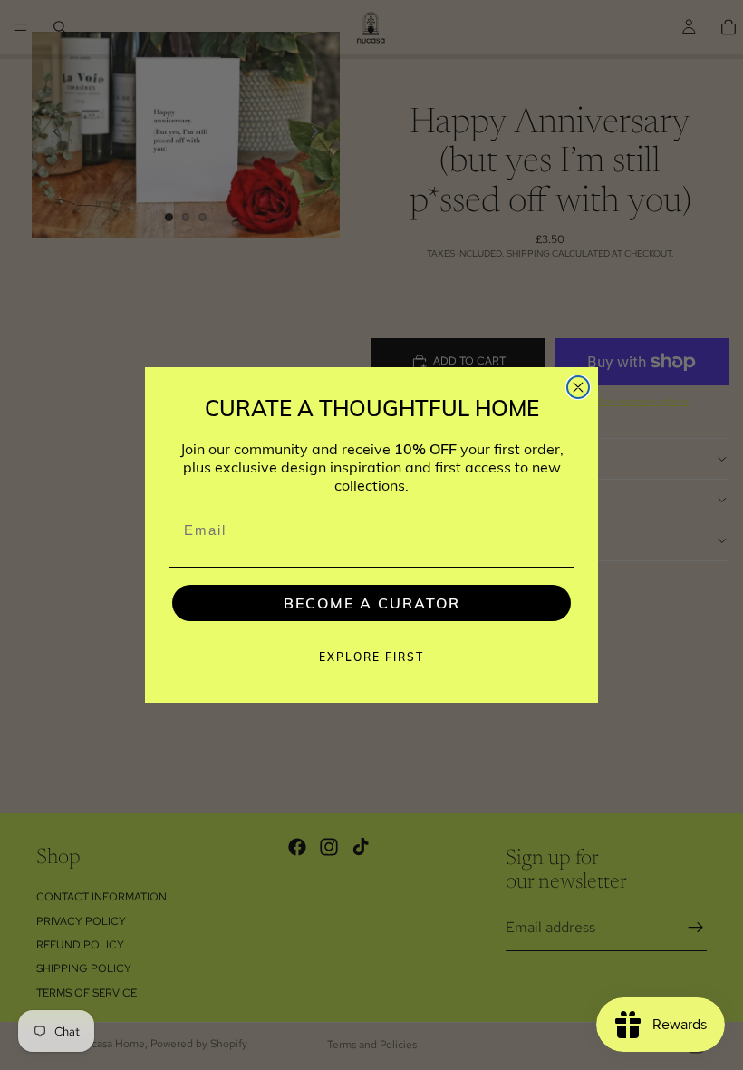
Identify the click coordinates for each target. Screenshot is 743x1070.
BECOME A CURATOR (372, 603)
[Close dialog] (578, 387)
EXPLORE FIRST (371, 657)
